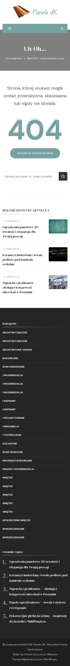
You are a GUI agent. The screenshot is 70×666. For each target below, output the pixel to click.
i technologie (12, 434)
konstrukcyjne (13, 452)
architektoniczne (15, 332)
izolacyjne (10, 443)
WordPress (50, 659)
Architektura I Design (17, 349)
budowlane (10, 358)
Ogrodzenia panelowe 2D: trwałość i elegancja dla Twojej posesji (21, 231)
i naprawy (9, 400)
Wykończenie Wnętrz (17, 520)
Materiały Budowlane (17, 460)
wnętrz (8, 477)
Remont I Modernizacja (18, 469)
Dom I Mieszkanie (13, 366)
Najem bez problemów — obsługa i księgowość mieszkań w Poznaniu (20, 287)
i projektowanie (13, 417)
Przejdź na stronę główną (35, 153)
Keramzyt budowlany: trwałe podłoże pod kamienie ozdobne (23, 259)
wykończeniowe (13, 528)
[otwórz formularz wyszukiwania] (62, 28)
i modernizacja (13, 375)
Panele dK (44, 11)
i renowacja (11, 426)
